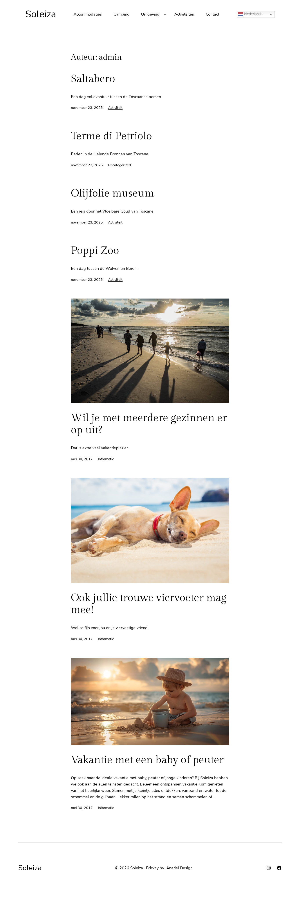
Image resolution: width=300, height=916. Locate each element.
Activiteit (115, 107)
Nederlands (252, 14)
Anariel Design (179, 868)
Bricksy (153, 868)
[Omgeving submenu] (165, 14)
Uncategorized (119, 165)
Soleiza (40, 14)
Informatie (106, 459)
